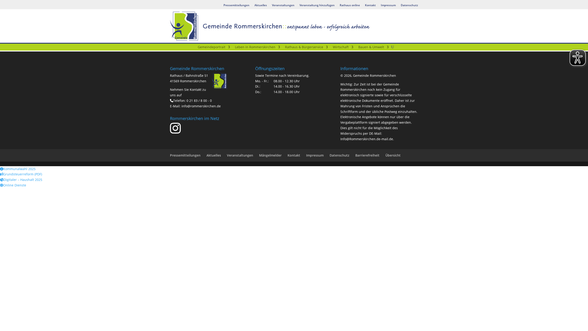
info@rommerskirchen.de (201, 106)
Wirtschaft (341, 47)
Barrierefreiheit (367, 155)
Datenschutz (409, 5)
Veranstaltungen (283, 5)
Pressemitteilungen (236, 5)
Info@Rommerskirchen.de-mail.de (366, 139)
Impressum (388, 5)
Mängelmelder (270, 155)
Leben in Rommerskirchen (255, 47)
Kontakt (370, 5)
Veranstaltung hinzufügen (317, 5)
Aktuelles (260, 5)
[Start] (192, 48)
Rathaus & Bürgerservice (304, 47)
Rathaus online (350, 5)
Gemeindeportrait (211, 47)
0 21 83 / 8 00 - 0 (199, 100)
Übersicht (393, 155)
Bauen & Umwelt (371, 47)
